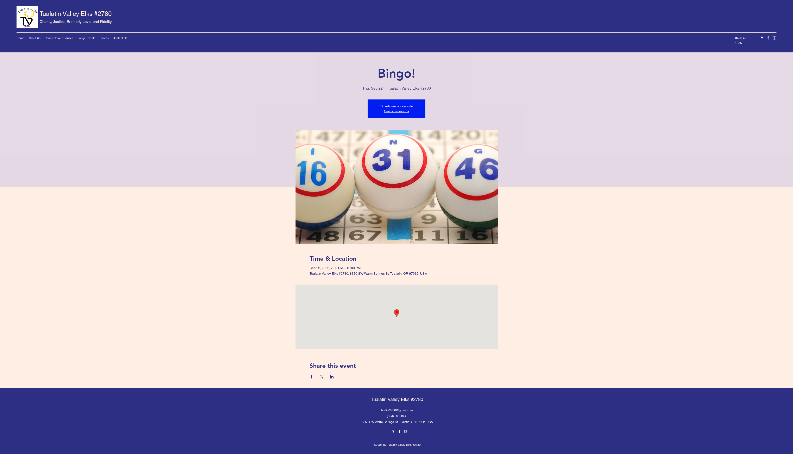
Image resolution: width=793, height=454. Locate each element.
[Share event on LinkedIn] (332, 376)
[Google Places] (762, 38)
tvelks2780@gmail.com (397, 410)
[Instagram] (774, 38)
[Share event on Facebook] (311, 376)
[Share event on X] (322, 376)
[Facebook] (768, 38)
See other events (396, 111)
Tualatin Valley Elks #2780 (76, 13)
